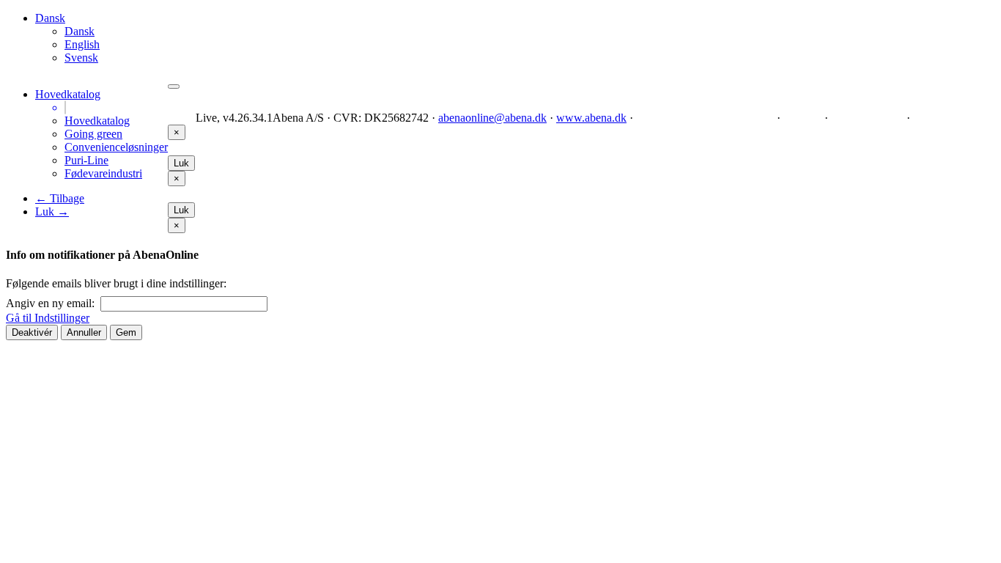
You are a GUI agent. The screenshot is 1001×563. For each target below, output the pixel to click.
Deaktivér (32, 332)
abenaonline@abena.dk (492, 117)
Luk (52, 211)
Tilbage (59, 198)
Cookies (802, 117)
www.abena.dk (591, 117)
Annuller (84, 332)
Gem (126, 332)
